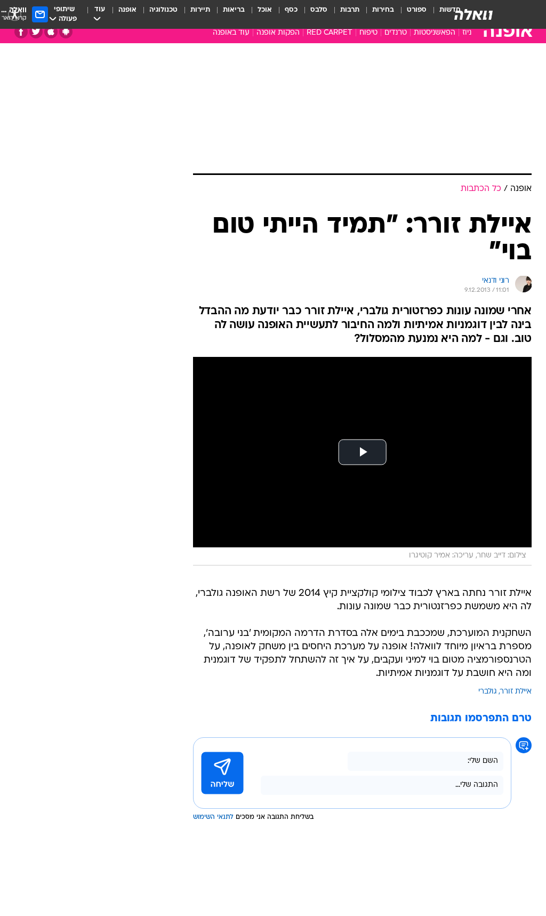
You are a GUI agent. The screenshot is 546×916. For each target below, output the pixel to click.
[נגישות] (14, 14)
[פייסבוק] (21, 31)
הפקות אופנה (278, 32)
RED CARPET (329, 32)
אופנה (127, 9)
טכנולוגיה (163, 9)
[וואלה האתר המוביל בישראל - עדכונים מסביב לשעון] (473, 14)
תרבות (349, 9)
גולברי (487, 691)
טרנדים (395, 32)
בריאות (234, 9)
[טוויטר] (36, 31)
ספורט (417, 9)
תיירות (200, 9)
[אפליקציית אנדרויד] (66, 31)
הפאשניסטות (434, 32)
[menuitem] (410, 14)
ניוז (466, 32)
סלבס (318, 9)
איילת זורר (516, 691)
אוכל (265, 9)
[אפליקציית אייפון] (51, 31)
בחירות (383, 9)
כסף (291, 9)
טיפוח (368, 32)
